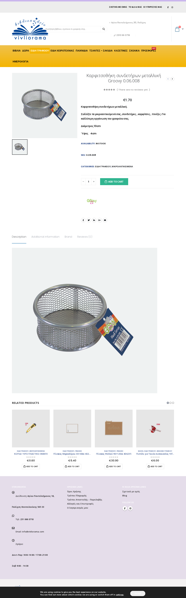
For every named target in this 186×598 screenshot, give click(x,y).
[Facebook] (168, 7)
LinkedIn (94, 220)
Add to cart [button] (32, 466)
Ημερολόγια (20, 61)
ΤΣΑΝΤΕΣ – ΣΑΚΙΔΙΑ (101, 50)
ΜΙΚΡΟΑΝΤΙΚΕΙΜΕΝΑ (122, 166)
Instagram (130, 508)
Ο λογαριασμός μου (77, 507)
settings (120, 594)
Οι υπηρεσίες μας (152, 7)
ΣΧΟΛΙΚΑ (134, 50)
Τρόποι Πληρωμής (77, 495)
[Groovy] (92, 201)
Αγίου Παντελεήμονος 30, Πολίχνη (128, 22)
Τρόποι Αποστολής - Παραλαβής (84, 499)
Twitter (88, 220)
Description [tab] (19, 237)
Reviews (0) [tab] (84, 237)
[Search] (103, 29)
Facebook (83, 220)
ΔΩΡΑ (25, 50)
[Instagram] (172, 7)
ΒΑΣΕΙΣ (140, 451)
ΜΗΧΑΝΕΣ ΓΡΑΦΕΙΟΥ (164, 451)
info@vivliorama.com (33, 531)
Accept (138, 593)
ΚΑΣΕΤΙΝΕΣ (121, 50)
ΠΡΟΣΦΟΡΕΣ (148, 50)
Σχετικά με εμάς (118, 7)
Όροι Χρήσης (74, 491)
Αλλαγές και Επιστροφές (80, 503)
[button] (168, 403)
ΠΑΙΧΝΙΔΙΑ (82, 50)
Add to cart (116, 181)
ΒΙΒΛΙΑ (17, 50)
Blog (124, 495)
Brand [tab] (68, 237)
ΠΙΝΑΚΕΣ (78, 451)
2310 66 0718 (123, 35)
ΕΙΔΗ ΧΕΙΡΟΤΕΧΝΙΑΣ (62, 50)
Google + (99, 220)
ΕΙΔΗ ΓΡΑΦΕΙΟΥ (40, 50)
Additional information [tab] (45, 237)
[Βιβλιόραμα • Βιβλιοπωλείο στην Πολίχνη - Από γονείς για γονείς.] (30, 28)
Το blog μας (135, 7)
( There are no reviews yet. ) (133, 89)
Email (105, 220)
